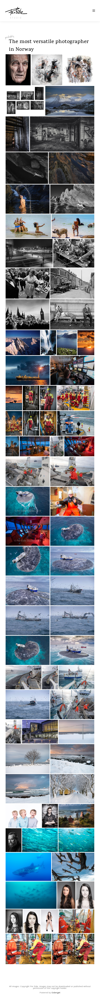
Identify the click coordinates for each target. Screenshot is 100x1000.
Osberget (56, 992)
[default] (27, 168)
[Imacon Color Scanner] (48, 342)
